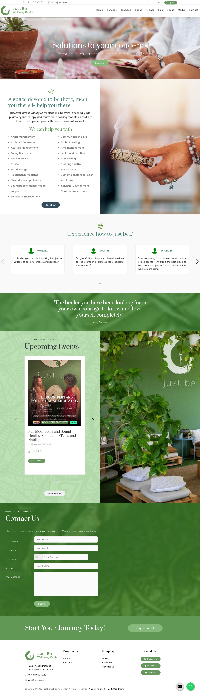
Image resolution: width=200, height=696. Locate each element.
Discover (100, 63)
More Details (37, 461)
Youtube (152, 672)
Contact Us (108, 666)
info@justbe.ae (59, 2)
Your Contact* (13, 559)
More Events (54, 493)
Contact (193, 10)
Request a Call (145, 628)
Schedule (126, 10)
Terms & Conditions (114, 689)
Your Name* (11, 541)
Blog (160, 10)
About (170, 10)
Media (181, 10)
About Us (107, 662)
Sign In (171, 2)
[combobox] (38, 557)
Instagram (152, 659)
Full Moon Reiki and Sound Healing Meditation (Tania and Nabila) (52, 435)
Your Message (12, 577)
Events (150, 10)
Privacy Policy (95, 689)
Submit (42, 604)
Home (99, 10)
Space (138, 10)
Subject (9, 568)
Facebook (151, 666)
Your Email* (11, 550)
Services (112, 10)
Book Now (51, 205)
